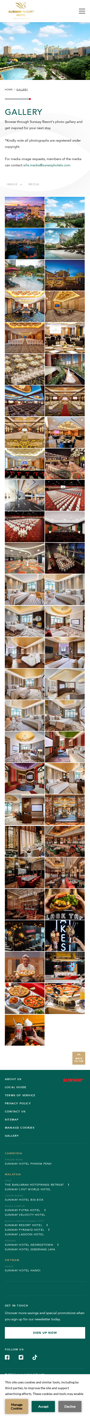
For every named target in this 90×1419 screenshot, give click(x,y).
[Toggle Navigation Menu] (82, 11)
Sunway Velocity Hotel (25, 1215)
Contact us (15, 1111)
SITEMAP (11, 1119)
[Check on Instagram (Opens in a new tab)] (21, 1357)
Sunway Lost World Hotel (28, 1189)
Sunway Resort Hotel (23, 1225)
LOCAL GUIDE (15, 1087)
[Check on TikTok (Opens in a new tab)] (35, 1357)
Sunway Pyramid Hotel (24, 1230)
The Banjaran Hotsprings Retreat (34, 1185)
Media (33, 184)
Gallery (12, 1136)
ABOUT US (13, 1079)
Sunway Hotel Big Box (24, 1200)
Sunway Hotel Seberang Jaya (30, 1249)
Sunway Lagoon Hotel (24, 1234)
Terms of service (20, 1095)
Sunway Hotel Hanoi (23, 1270)
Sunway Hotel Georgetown (29, 1245)
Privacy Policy (18, 1103)
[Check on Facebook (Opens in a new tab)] (7, 1357)
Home (9, 89)
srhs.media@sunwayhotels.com (46, 165)
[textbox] (14, 184)
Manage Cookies (20, 1128)
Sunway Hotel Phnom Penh (28, 1164)
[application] (45, 1396)
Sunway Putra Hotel (22, 1210)
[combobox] (14, 184)
